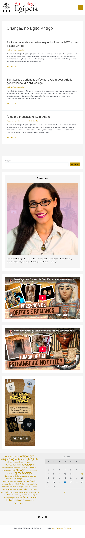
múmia (14, 489)
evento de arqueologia (14, 479)
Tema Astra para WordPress (61, 528)
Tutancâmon (30, 497)
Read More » (11, 66)
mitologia (20, 487)
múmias (19, 489)
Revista (11, 492)
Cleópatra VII (28, 462)
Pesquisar (8, 161)
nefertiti (26, 489)
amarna (16, 456)
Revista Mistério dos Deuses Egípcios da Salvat (16, 495)
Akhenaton (9, 456)
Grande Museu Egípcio (26, 481)
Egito (9, 473)
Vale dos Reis (29, 501)
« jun (64, 492)
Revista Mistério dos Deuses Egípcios (27, 492)
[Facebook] (39, 517)
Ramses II (4, 492)
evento (33, 476)
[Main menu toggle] (80, 7)
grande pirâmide (7, 484)
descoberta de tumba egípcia (11, 467)
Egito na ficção (24, 476)
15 (82, 474)
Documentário (31, 467)
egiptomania (31, 470)
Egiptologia (18, 470)
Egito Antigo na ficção (11, 476)
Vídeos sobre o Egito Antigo (16, 121)
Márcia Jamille (7, 489)
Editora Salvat (6, 470)
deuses (23, 467)
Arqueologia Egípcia (28, 459)
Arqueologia (9, 459)
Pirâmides (34, 489)
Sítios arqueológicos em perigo (12, 498)
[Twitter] (42, 517)
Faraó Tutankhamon (9, 481)
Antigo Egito (27, 456)
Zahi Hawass (20, 503)
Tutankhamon (15, 500)
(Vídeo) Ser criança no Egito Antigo (28, 116)
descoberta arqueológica (19, 464)
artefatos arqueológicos (15, 462)
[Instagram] (46, 517)
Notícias (10, 50)
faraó (31, 479)
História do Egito (31, 484)
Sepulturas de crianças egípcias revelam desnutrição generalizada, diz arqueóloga (39, 81)
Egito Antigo (22, 473)
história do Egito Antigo (9, 487)
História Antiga (19, 484)
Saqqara (35, 495)
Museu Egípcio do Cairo (30, 487)
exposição (26, 479)
